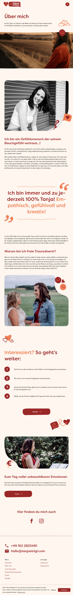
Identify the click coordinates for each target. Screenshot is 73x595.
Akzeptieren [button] (64, 590)
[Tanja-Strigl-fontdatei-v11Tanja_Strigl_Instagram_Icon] (41, 521)
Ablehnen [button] (53, 590)
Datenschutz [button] (21, 592)
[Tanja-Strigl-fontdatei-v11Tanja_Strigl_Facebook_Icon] (31, 521)
